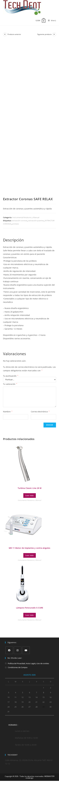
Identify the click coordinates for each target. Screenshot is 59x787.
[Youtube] (26, 650)
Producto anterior (14, 34)
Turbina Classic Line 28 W (29, 488)
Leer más (29, 495)
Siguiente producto (44, 34)
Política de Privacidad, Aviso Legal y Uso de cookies (28, 663)
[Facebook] (9, 650)
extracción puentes (36, 220)
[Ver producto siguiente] (54, 34)
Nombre (7, 411)
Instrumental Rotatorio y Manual (25, 217)
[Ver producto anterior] (5, 34)
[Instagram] (17, 650)
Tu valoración (10, 384)
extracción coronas (19, 220)
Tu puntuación (10, 376)
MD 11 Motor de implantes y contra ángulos (29, 548)
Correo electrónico (40, 411)
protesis (15, 224)
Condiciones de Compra (17, 667)
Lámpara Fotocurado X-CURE (29, 607)
